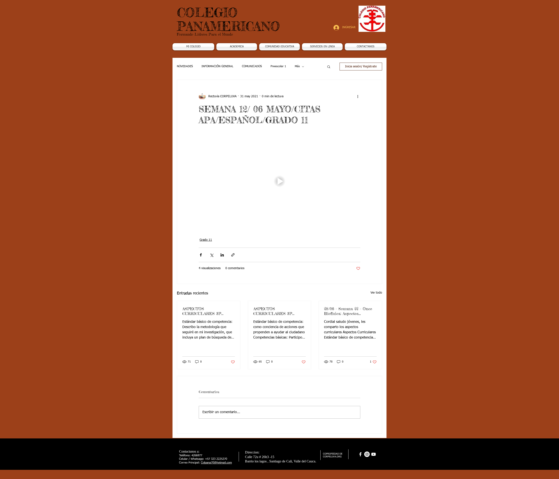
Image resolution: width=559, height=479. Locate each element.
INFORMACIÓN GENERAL (217, 66)
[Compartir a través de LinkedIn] (222, 255)
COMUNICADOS (252, 66)
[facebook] (360, 454)
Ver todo (376, 292)
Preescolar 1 (278, 66)
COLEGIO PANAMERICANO (228, 19)
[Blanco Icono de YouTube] (373, 454)
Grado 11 (206, 239)
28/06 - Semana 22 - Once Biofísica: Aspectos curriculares (348, 311)
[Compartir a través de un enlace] (233, 255)
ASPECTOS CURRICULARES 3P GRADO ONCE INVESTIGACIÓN (201, 311)
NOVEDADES (185, 66)
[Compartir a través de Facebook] (201, 255)
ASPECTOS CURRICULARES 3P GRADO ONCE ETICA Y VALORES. (276, 311)
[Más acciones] (357, 96)
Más (297, 66)
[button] (236, 46)
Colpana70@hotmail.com (216, 462)
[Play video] (279, 181)
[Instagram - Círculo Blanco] (367, 454)
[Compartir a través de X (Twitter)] (211, 255)
